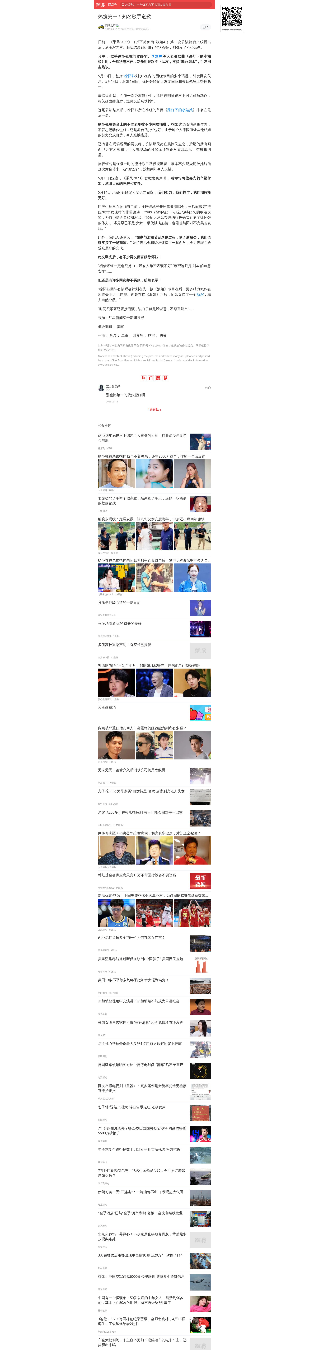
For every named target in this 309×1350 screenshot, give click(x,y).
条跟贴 (154, 409)
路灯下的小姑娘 (180, 110)
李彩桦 (157, 56)
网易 (100, 4)
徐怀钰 (129, 75)
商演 (200, 294)
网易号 (112, 4)
